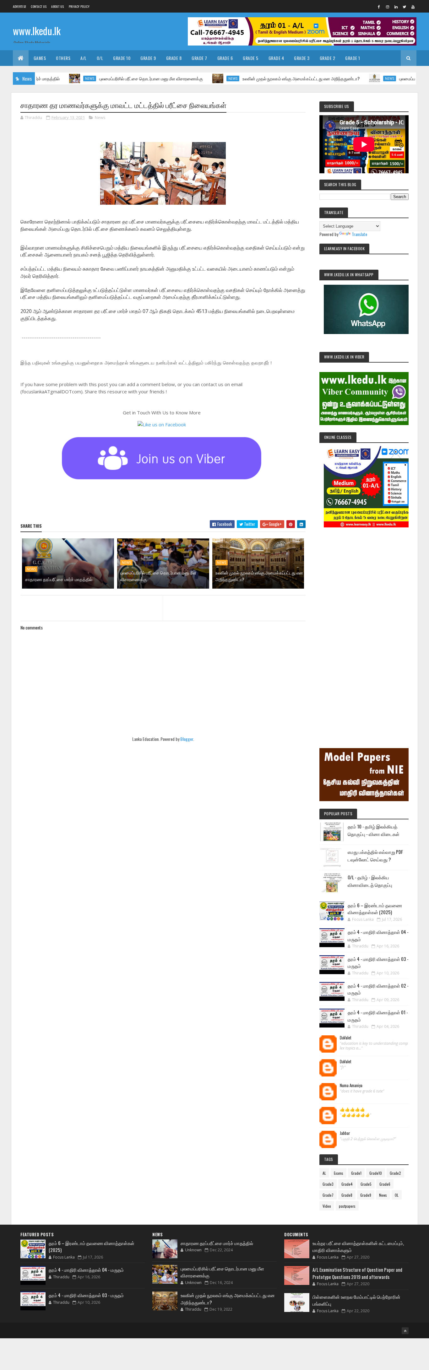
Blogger (186, 739)
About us (57, 6)
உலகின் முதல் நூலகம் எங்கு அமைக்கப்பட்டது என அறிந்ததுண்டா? (270, 78)
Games (40, 58)
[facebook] (379, 6)
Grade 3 (302, 58)
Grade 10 (121, 58)
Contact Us (38, 6)
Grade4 (347, 1184)
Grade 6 (225, 58)
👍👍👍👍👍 (352, 1109)
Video (327, 1206)
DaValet (345, 1037)
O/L (100, 58)
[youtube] (413, 6)
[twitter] (404, 6)
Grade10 (375, 1173)
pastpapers (347, 1206)
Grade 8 (174, 58)
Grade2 (395, 1173)
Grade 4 (276, 58)
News (58, 78)
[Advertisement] (364, 629)
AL (324, 1173)
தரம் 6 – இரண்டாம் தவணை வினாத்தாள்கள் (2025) (375, 909)
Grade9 (365, 1195)
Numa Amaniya (351, 1085)
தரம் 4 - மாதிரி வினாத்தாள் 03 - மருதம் (86, 1295)
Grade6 (384, 1184)
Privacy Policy (79, 6)
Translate (359, 234)
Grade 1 (352, 58)
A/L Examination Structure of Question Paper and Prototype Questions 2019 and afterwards (357, 1273)
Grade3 (328, 1184)
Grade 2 (327, 58)
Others (63, 58)
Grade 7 (199, 58)
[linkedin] (396, 6)
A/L (83, 58)
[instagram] (387, 6)
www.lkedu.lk (37, 30)
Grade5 (366, 1184)
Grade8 (346, 1195)
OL (397, 1195)
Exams (338, 1173)
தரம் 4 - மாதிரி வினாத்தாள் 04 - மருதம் (86, 1269)
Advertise (19, 6)
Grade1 (356, 1173)
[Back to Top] (405, 1330)
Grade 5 (250, 58)
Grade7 (328, 1195)
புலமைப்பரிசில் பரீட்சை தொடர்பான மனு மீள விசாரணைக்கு (120, 78)
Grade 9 (148, 58)
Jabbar (345, 1133)
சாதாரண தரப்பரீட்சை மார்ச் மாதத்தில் (58, 579)
